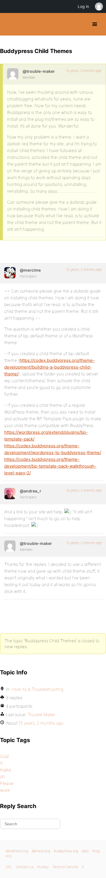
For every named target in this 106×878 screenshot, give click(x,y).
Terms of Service (65, 867)
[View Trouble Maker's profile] (12, 74)
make (5, 770)
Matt (85, 851)
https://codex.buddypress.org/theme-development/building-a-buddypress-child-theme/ (49, 367)
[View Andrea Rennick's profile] (10, 493)
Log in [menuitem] (83, 6)
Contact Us (25, 867)
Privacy (43, 867)
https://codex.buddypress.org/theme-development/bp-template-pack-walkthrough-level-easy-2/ (50, 466)
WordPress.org (17, 851)
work (5, 790)
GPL (9, 867)
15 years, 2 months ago (83, 71)
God (4, 756)
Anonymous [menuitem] (98, 6)
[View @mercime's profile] (10, 272)
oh (2, 776)
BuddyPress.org (9, 24)
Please (7, 783)
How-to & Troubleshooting (37, 689)
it (1, 763)
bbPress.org (41, 851)
